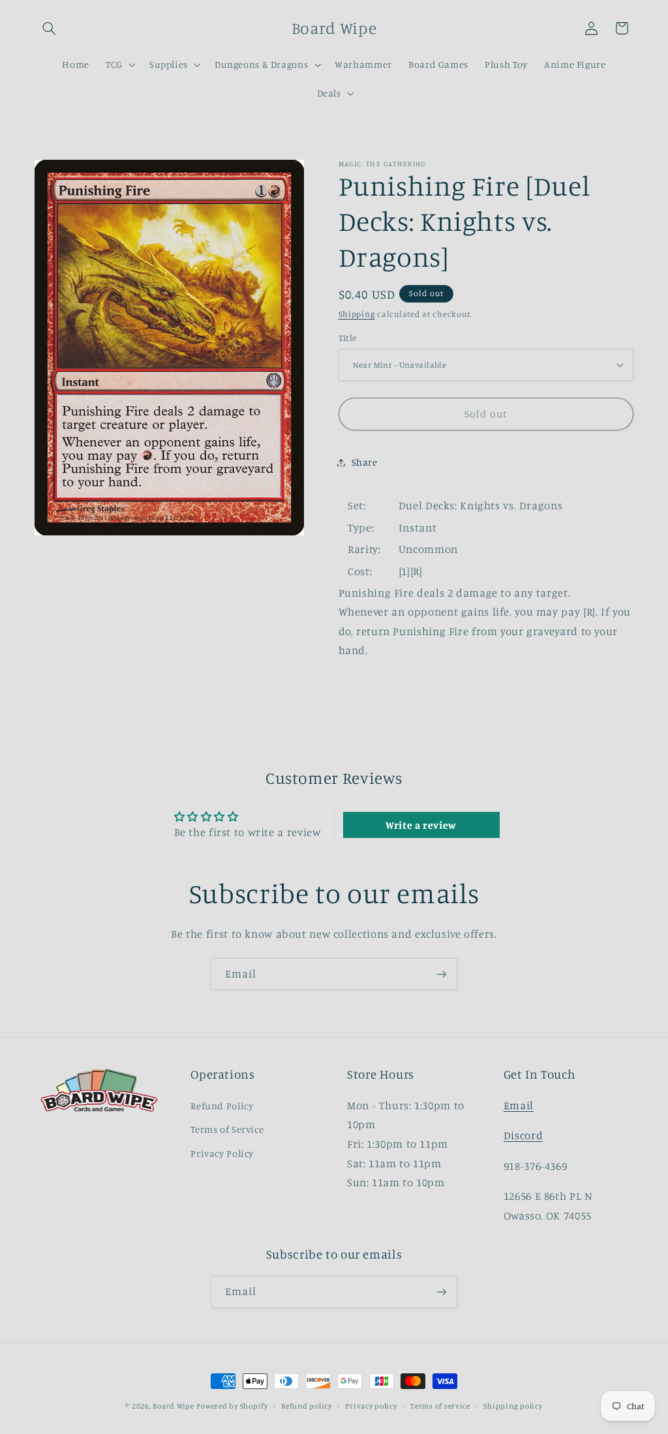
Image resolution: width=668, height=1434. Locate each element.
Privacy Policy (222, 1153)
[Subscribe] (442, 974)
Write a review (421, 824)
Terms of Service (227, 1129)
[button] (50, 28)
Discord (523, 1135)
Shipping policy (512, 1406)
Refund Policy (221, 1105)
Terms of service (440, 1406)
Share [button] (365, 462)
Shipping (357, 314)
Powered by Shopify (231, 1406)
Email (519, 1105)
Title (348, 338)
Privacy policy (371, 1406)
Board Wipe (173, 1406)
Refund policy (306, 1406)
